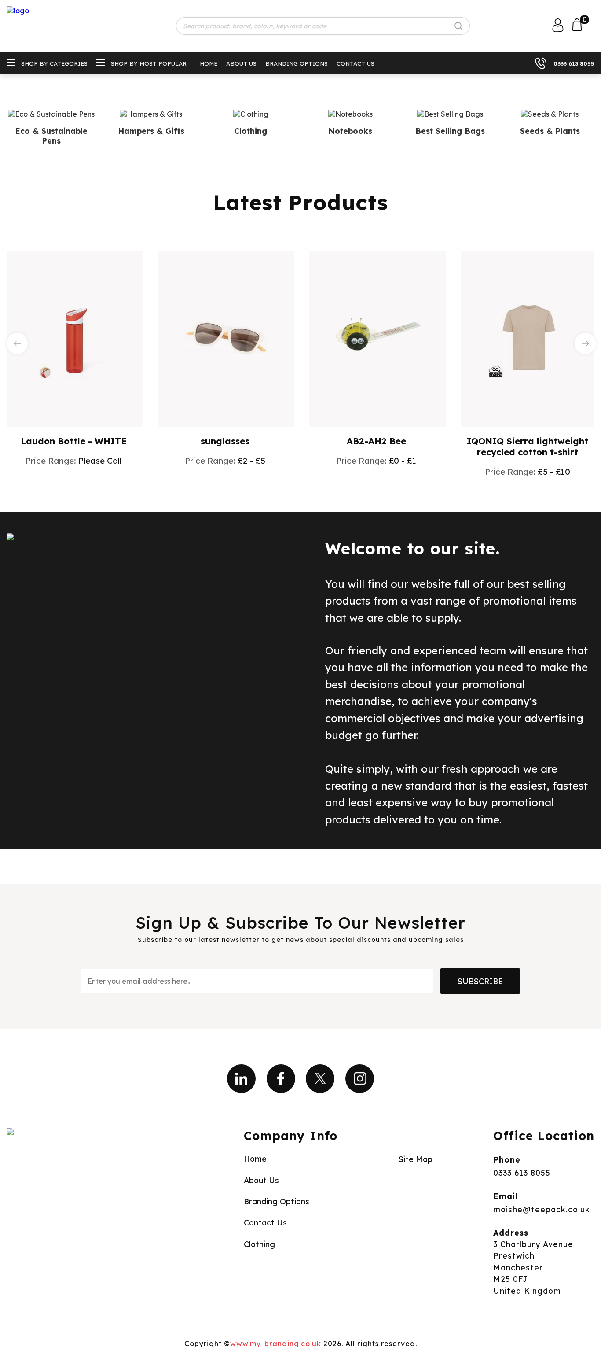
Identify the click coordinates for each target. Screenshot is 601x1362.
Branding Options (296, 63)
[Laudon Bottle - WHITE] (75, 338)
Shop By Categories (54, 63)
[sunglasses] (226, 337)
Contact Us (355, 63)
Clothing (259, 1244)
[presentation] (17, 343)
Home (208, 63)
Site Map (415, 1159)
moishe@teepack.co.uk (541, 1209)
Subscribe (480, 981)
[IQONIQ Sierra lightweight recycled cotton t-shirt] (529, 338)
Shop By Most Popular (149, 63)
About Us (241, 63)
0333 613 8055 (573, 63)
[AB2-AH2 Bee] (377, 338)
